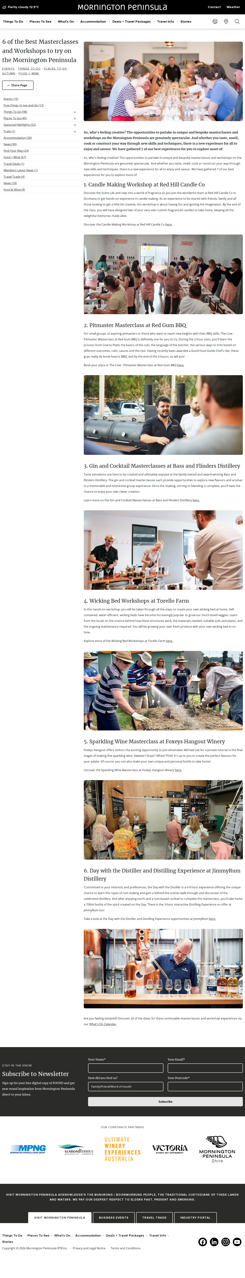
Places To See (40, 22)
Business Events (114, 1218)
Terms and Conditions (126, 1248)
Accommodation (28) (18, 138)
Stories (185, 22)
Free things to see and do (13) (24, 105)
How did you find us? (103, 1078)
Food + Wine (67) (15, 157)
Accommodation (93, 22)
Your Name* (97, 1059)
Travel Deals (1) (14, 164)
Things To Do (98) (15, 112)
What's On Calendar (102, 1024)
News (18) (10, 183)
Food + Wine (29, 73)
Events (8, 69)
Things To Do (13, 22)
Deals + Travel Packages (131, 22)
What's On (66, 22)
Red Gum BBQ (168, 325)
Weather (233, 7)
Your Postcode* (179, 1078)
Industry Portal (195, 1218)
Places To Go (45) (15, 118)
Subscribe (165, 1102)
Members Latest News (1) (21, 170)
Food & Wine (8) (14, 190)
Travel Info (165, 22)
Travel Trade (154, 1218)
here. (168, 224)
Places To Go (55, 69)
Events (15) (11, 99)
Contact (214, 7)
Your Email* (176, 1059)
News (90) (10, 144)
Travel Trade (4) (14, 177)
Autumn (8, 73)
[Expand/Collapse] (75, 112)
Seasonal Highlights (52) (20, 125)
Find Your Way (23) (16, 151)
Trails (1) (9, 131)
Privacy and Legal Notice (89, 1248)
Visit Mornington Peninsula (59, 1218)
